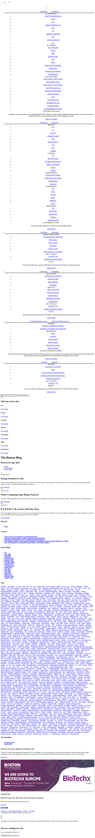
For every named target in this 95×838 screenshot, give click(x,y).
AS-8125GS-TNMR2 (7, 719)
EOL (25, 685)
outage (22, 648)
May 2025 (7, 572)
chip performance (19, 697)
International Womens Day (30, 690)
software (83, 591)
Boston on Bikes (85, 662)
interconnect (47, 695)
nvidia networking (78, 603)
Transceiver (53, 220)
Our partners (53, 293)
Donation (3, 663)
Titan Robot (27, 636)
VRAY (48, 678)
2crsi (50, 636)
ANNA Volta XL (6, 613)
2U (43, 717)
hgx (78, 698)
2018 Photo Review (68, 635)
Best (14, 648)
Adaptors (53, 214)
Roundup (41, 596)
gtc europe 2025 (18, 703)
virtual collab (41, 705)
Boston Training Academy (53, 326)
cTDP (69, 643)
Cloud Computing (60, 730)
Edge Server (65, 734)
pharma (19, 641)
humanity (39, 613)
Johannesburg (30, 668)
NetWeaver (86, 715)
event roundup (45, 680)
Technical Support (53, 367)
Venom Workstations (53, 109)
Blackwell (15, 596)
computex (86, 593)
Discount (90, 702)
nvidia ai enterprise (39, 611)
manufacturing (5, 615)
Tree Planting (15, 720)
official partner (5, 724)
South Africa (24, 621)
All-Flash (77, 727)
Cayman (42, 667)
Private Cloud (71, 730)
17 (21, 667)
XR (56, 611)
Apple (75, 695)
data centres (47, 610)
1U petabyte (69, 727)
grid (58, 600)
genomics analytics (45, 660)
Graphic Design (24, 707)
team (9, 618)
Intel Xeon (70, 593)
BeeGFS (79, 678)
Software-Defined (31, 725)
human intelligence (35, 638)
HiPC (2, 652)
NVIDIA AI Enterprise (53, 65)
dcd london (4, 675)
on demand (7, 682)
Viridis (22, 590)
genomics (18, 708)
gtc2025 (37, 680)
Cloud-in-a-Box (62, 621)
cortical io (3, 673)
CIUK (45, 668)
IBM (53, 59)
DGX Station (49, 596)
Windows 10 (16, 635)
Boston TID (25, 663)
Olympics (70, 650)
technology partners (48, 640)
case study (58, 595)
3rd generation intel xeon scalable (27, 717)
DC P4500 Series (43, 665)
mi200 (27, 645)
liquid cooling (11, 611)
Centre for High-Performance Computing (13, 668)
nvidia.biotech (10, 708)
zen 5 (67, 615)
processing (4, 662)
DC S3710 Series (29, 687)
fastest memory (70, 663)
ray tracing (88, 705)
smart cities (17, 680)
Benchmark (24, 588)
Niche (12, 638)
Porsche (70, 608)
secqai (70, 605)
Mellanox (79, 586)
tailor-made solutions (7, 672)
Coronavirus (33, 673)
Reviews (75, 611)
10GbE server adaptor (68, 653)
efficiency (87, 621)
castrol (38, 595)
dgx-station (78, 732)
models (55, 693)
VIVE (61, 611)
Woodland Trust (5, 720)
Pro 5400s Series (57, 687)
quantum (38, 601)
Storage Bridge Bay (53, 161)
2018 (76, 601)
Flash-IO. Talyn (41, 730)
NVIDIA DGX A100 (12, 626)
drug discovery (84, 613)
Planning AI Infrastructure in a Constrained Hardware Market (24, 539)
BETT (28, 648)
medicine (25, 641)
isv (55, 720)
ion (31, 630)
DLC (39, 724)
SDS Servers (53, 159)
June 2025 (7, 570)
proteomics (26, 708)
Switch (12, 595)
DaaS (75, 680)
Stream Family (53, 106)
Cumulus (59, 628)
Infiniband (82, 595)
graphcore (74, 600)
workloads (14, 615)
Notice (74, 606)
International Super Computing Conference (64, 690)
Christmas (39, 668)
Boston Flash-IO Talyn (34, 650)
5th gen (81, 641)
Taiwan (58, 618)
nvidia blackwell (48, 708)
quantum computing (6, 633)
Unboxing (78, 598)
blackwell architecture (35, 700)
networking (29, 591)
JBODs (53, 170)
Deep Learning (15, 588)
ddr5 (77, 663)
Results (64, 643)
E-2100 (43, 727)
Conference (4, 603)
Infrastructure (56, 603)
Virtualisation (53, 40)
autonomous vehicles (7, 680)
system (60, 626)
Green (78, 708)
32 (7, 667)
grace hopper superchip (79, 707)
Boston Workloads (53, 16)
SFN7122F (12, 655)
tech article (84, 729)
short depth (54, 662)
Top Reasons (62, 732)
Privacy (25, 811)
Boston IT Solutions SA (59, 638)
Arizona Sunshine (19, 633)
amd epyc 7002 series (64, 641)
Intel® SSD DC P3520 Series (58, 665)
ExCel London (5, 670)
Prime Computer (21, 608)
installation (29, 715)
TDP (73, 643)
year (13, 665)
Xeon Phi (3, 713)
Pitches (75, 675)
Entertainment (57, 620)
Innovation (71, 590)
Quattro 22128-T (80, 660)
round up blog (26, 677)
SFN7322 (28, 655)
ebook (13, 605)
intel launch (88, 626)
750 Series (39, 687)
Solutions (43, 12)
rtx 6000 (63, 680)
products (81, 625)
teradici (59, 616)
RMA (53, 370)
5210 (18, 611)
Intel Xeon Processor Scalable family (63, 660)
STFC (71, 668)
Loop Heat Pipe (23, 712)
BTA (7, 652)
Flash (84, 608)
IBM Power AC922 (53, 82)
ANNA (3, 616)
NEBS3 (77, 722)
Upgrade (55, 712)
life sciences (28, 693)
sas (77, 697)
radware (46, 729)
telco (5, 693)
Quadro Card (40, 625)
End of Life (53, 249)
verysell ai (70, 640)
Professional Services (53, 237)
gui (50, 690)
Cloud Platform (54, 670)
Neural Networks (27, 678)
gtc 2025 (3, 703)
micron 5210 (47, 697)
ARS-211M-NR (35, 652)
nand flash (4, 606)
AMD (53, 53)
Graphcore (53, 56)
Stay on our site (5, 835)
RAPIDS (48, 631)
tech (30, 658)
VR (39, 590)
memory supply (44, 641)
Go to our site (15, 835)
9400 (73, 697)
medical (38, 626)
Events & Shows (9, 742)
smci (39, 725)
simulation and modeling (12, 621)
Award (41, 615)
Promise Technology (80, 620)
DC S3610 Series (18, 687)
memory (61, 591)
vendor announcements (59, 695)
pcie (2, 658)
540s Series (47, 687)
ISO (82, 708)
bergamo (21, 645)
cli (27, 628)
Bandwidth (71, 628)
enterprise (28, 618)
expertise (85, 670)
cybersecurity (22, 650)
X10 (56, 655)
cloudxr (35, 658)
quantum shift (57, 710)
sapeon (39, 640)
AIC (64, 652)
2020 (17, 616)
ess (16, 683)
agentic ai (18, 638)
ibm (89, 588)
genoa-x (14, 645)
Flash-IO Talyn (87, 692)
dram (2, 601)
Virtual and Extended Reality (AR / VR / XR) (58, 646)
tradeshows (36, 703)
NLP (19, 682)
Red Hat (44, 724)
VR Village (72, 678)
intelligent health (68, 688)
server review (62, 724)
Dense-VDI (79, 652)
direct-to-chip (68, 693)
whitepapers (36, 630)
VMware (38, 600)
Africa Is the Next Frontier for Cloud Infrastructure (20, 536)
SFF (64, 673)
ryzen (22, 601)
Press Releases (53, 345)
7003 (22, 643)
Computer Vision (79, 668)
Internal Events (79, 688)
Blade (53, 133)
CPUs (53, 192)
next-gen (3, 650)
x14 (82, 727)
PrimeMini (89, 631)
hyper (90, 618)
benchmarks (16, 653)
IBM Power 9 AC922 (42, 732)
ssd (30, 588)
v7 (38, 660)
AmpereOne (25, 652)
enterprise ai (49, 682)
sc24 (55, 713)
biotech (85, 605)
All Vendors (53, 47)
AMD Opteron (63, 729)
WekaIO (87, 730)
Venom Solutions (53, 175)
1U (76, 665)
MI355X (3, 657)
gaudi (91, 683)
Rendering (33, 707)
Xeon (48, 586)
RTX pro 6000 (5, 608)
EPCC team (59, 623)
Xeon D (45, 734)
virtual (13, 608)
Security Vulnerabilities (66, 655)
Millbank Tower (17, 636)
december (10, 725)
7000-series (60, 663)
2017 (25, 593)
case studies (16, 643)
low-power (50, 720)
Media (50, 620)
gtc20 (30, 611)
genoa (76, 645)
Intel (53, 62)
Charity (73, 618)
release (89, 615)
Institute (82, 645)
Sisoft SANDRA (42, 653)
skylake (54, 601)
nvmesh (41, 591)
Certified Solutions (53, 178)
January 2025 (8, 578)
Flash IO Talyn (43, 672)
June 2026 (7, 555)
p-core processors (57, 688)
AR (54, 606)
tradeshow (69, 603)
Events (53, 336)
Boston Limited (53, 588)
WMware (86, 732)
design (86, 720)
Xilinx (47, 616)
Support (53, 246)
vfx (61, 712)
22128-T (37, 712)
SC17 (44, 650)
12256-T (3, 712)
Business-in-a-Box (83, 675)
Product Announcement (73, 703)
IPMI (62, 603)
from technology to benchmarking (11, 660)
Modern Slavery (53, 298)
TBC (20, 729)
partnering (78, 670)
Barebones (53, 181)
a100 (75, 588)
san (85, 678)
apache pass (56, 683)
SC (73, 598)
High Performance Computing (9, 591)
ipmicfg (23, 628)
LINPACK (25, 653)
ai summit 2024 (16, 640)
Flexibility (33, 695)
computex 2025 (70, 672)
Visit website (4, 409)
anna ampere (23, 700)
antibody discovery (36, 708)
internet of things (32, 608)
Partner (58, 593)
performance (4, 595)
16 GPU (76, 662)
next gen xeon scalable (68, 683)
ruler (49, 608)
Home (6, 466)
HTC (23, 595)
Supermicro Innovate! (31, 719)
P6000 (48, 630)
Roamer (67, 600)
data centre (25, 600)
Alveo (18, 652)
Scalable (31, 595)
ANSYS (60, 720)
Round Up (67, 598)
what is (84, 665)
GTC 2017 (20, 698)
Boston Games (51, 650)
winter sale (70, 732)
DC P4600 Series (31, 665)
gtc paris (9, 703)
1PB (79, 665)
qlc (7, 623)
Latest (56, 702)
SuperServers (51, 618)
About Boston (53, 290)
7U (70, 636)
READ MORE (5, 487)
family (8, 717)
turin (86, 641)
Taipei (2, 623)
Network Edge (74, 734)
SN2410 (3, 630)
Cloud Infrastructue (20, 672)
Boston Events (27, 729)
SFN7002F (79, 653)
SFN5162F (52, 653)
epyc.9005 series (59, 615)
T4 (88, 707)
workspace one (5, 730)
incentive (49, 705)
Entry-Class (36, 727)
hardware (44, 595)
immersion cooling (82, 693)
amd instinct (33, 606)
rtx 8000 (80, 705)
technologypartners (9, 678)
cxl (63, 672)
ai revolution (80, 672)
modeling (11, 722)
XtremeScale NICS (6, 715)
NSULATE (52, 715)
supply (91, 605)
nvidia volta (65, 698)
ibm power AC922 (81, 682)
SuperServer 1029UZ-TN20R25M (78, 724)
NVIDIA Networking (53, 71)
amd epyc (26, 606)
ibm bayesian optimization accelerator (19, 713)
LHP (70, 611)
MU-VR (65, 678)
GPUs (53, 198)
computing (42, 618)
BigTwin (53, 719)
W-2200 (63, 648)
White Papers (53, 348)
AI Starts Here (46, 638)
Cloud (34, 588)
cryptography (85, 710)
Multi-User (83, 601)
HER (27, 702)
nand (69, 697)
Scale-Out (80, 673)
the (10, 665)
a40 (8, 707)
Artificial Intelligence (51, 591)
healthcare (8, 601)
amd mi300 (50, 645)
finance (32, 603)
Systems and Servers (37, 646)
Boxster (36, 667)
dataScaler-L (57, 673)
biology (61, 693)
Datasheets (53, 339)
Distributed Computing (45, 673)
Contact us (53, 256)
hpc (35, 586)
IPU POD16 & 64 (53, 100)
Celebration (65, 717)
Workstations (4, 625)
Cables (53, 217)
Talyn (39, 588)
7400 (64, 697)
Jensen (53, 680)
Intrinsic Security (6, 734)
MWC (38, 633)
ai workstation (43, 713)
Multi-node (59, 722)
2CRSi (53, 50)
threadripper (16, 601)
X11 (80, 616)
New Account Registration (53, 373)
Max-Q (71, 657)
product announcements (8, 705)
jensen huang (33, 596)
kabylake (11, 662)
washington (61, 703)
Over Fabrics (4, 600)
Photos (66, 623)
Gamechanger (5, 638)
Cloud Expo (78, 608)
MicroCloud (50, 722)
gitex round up (72, 677)
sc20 (56, 596)
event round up (67, 713)
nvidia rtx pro (32, 631)
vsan (12, 730)
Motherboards (74, 616)
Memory (53, 201)
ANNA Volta (31, 730)
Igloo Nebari (61, 715)
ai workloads (83, 596)
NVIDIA (3, 586)
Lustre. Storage (70, 673)
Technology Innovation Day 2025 (46, 663)
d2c (75, 693)
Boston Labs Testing (23, 646)
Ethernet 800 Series (82, 683)
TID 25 (32, 663)
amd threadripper (60, 645)
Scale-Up (87, 673)
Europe (17, 610)
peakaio (57, 640)
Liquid (9, 712)
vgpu (62, 600)
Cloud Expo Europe (43, 621)
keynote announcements (70, 625)
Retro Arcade (36, 636)
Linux (9, 695)
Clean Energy (81, 631)
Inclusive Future (5, 641)
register (70, 680)
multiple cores (37, 734)
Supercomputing (47, 590)
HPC (53, 28)
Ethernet (32, 600)
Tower (53, 151)
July (9, 693)
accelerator (70, 645)
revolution (25, 638)
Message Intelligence (14, 673)
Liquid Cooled (11, 657)
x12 (39, 717)
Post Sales (53, 243)
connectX (74, 705)
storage (53, 586)
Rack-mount (71, 725)
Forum (83, 722)
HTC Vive (24, 611)
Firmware (63, 725)
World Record (53, 724)
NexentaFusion (49, 698)
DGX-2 (20, 593)
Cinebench (33, 653)
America (58, 678)
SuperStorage (56, 734)
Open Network (16, 695)
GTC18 (12, 600)
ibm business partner (69, 682)
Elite (48, 643)
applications (76, 710)
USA (53, 678)
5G (53, 43)
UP (20, 725)
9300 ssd (54, 697)
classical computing (46, 710)
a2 (60, 662)
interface (80, 621)
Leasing (3, 702)
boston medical (67, 613)
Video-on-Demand (6, 653)
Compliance (53, 296)
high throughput (17, 685)
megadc (58, 692)
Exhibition (86, 598)
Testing (58, 643)
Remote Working (53, 34)
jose (88, 678)
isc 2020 (42, 598)
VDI (9, 635)
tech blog (67, 631)
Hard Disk (53, 732)
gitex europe (54, 677)
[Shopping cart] (49, 8)
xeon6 (11, 628)
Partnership (78, 593)
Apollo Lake (78, 655)
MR (43, 630)
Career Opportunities (53, 259)
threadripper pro (43, 606)
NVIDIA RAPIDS (76, 692)
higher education (20, 702)
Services (43, 232)
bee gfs (44, 692)
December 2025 (9, 561)
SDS (23, 725)
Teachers (70, 648)
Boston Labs (53, 279)
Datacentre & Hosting (53, 252)
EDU (32, 702)
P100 (91, 606)
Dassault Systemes (69, 720)
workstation (75, 591)
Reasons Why (5, 631)
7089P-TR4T (76, 636)
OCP (53, 97)
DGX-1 (22, 591)
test (13, 618)
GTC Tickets (82, 702)
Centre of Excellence (87, 648)
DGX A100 (77, 700)
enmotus (61, 675)
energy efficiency (6, 645)
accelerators (33, 645)
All (53, 127)
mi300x (83, 615)
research (40, 610)
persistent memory (66, 610)
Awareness (80, 618)
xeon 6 (29, 688)
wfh (64, 712)
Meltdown (35, 598)
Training (53, 285)
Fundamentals (30, 601)
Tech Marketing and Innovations (82, 646)
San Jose (29, 610)
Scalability (26, 695)
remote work (50, 611)
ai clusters (53, 641)
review (64, 593)
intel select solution (63, 601)
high (23, 680)
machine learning (6, 593)
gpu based (48, 717)
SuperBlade (65, 633)
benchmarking (37, 688)
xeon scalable (77, 610)
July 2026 (7, 554)
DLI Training (72, 638)
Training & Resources (38, 321)
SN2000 (39, 695)
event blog (35, 677)
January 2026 (8, 560)
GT (47, 667)
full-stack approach (75, 630)
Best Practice (43, 690)
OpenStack (50, 730)
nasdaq (44, 725)
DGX (80, 588)
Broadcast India (42, 620)
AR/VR (53, 19)
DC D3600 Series (80, 685)
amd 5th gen (80, 643)
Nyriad (91, 610)
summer (18, 665)
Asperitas (31, 593)
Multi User (12, 698)
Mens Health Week (6, 690)
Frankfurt (84, 610)
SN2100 (17, 595)
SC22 (50, 713)
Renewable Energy (6, 710)
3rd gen (85, 687)
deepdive (25, 658)
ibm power (42, 682)
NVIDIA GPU (53, 68)
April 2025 (7, 573)
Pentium (85, 655)
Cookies (32, 811)
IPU (53, 145)
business (3, 620)
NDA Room (65, 692)
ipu (11, 625)
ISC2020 (72, 698)
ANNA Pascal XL (6, 692)
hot (10, 667)
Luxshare (36, 670)
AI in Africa (80, 638)
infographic (66, 626)
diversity (34, 682)
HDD (65, 611)
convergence (89, 663)
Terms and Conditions (15, 811)
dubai (83, 623)
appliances (71, 722)
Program (34, 615)
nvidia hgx (24, 720)
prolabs (63, 640)
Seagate (27, 643)
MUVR (61, 596)
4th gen (19, 688)
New (2, 677)
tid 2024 (54, 707)
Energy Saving (13, 727)
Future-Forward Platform (8, 688)
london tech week (49, 613)
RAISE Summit (25, 724)
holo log (76, 640)
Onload (16, 715)
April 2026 (7, 557)
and (2, 678)
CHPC (71, 667)
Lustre (58, 633)
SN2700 (9, 630)
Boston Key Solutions (53, 79)
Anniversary (56, 717)
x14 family (4, 729)
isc (72, 588)
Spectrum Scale (40, 603)
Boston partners (18, 630)
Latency (88, 628)
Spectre (29, 598)
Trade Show (58, 605)
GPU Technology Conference (44, 702)
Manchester (64, 668)
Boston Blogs (19, 631)
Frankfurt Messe (51, 628)
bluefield (67, 705)
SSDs (53, 204)
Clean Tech (16, 710)
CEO (15, 725)
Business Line (53, 136)
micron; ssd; (4, 698)
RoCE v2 (72, 623)
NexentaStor (39, 698)
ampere (76, 596)
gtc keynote (30, 680)
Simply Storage (53, 164)
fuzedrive (68, 675)
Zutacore (20, 615)
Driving (35, 729)
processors (34, 590)
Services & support (53, 276)
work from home (64, 630)
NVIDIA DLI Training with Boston (53, 329)
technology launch (6, 685)
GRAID (49, 712)
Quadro (87, 603)
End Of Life (21, 598)
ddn (86, 618)
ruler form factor (51, 727)
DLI (76, 595)
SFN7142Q (20, 655)
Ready (19, 678)
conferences (28, 703)
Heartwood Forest (22, 620)
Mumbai (69, 620)
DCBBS (33, 724)
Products (43, 123)
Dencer (85, 712)
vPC (25, 631)
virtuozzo (76, 729)
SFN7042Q (4, 655)
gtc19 (54, 631)
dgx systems (86, 700)
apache (80, 713)
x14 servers (88, 727)
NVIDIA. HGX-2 (67, 662)
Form (43, 678)
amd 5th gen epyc (6, 643)
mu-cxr (17, 618)
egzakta (80, 677)
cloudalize (88, 625)
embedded (43, 720)
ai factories (47, 593)
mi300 (78, 615)
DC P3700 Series (68, 685)
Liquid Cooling (53, 94)
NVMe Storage (61, 719)
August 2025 (8, 567)
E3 (50, 734)
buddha (80, 680)
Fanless (53, 184)
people (52, 623)
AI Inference (71, 652)
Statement (56, 725)
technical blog (17, 658)
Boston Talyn (22, 625)
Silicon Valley (83, 719)
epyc (68, 586)
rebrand (69, 695)
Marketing (53, 301)
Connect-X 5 (4, 610)
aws (18, 648)
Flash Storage (44, 670)
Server (60, 590)
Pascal (85, 616)
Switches (53, 211)
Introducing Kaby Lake (68, 658)
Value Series (53, 729)
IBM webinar (31, 732)
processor (51, 595)
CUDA (19, 605)
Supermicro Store (44, 719)
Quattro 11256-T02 (53, 88)
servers (14, 593)
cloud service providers (67, 670)
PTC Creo (80, 720)
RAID (43, 712)
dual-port (65, 616)
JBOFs (53, 167)
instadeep (23, 626)
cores (22, 618)
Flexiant (34, 672)
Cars (41, 729)
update (23, 635)
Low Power (89, 725)
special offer (70, 708)
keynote (16, 590)
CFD (53, 22)
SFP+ (58, 653)
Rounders (77, 650)
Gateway (16, 628)
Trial (82, 730)
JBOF (90, 665)
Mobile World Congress (48, 633)
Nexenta (32, 698)
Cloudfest (3, 598)
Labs (60, 697)
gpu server (4, 635)
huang (58, 680)
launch (27, 590)
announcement (12, 598)
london (24, 640)
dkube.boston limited (44, 707)
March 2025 (8, 575)
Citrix (80, 695)
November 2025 (9, 563)
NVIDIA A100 (74, 633)
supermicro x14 (13, 729)
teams (35, 662)
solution (51, 605)
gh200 (69, 707)
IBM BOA (34, 713)
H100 (56, 675)
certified (70, 700)
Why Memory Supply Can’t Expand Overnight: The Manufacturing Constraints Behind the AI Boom (36, 541)
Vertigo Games (30, 633)
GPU (53, 139)
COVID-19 (25, 673)
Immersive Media (46, 652)
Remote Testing (31, 657)
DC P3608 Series (57, 685)
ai (16, 586)
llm (55, 621)
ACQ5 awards (85, 636)
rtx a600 (3, 707)
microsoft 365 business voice (23, 662)
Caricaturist (44, 636)
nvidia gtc (59, 625)
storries (82, 663)
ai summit (58, 613)
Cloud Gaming (57, 652)
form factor (55, 608)
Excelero (67, 588)
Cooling (15, 712)
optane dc (74, 626)
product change (61, 700)
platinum (35, 618)
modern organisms (46, 693)
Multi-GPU (82, 657)
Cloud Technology (16, 670)
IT (82, 717)
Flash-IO (45, 588)
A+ (53, 130)
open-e (73, 631)
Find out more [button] (51, 119)
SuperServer (68, 596)
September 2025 (9, 566)
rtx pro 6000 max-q (61, 657)
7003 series (11, 606)
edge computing (62, 636)
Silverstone (30, 635)
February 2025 (9, 576)
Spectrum (15, 693)
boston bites (40, 616)
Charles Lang (85, 633)
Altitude (3, 636)
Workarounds (87, 695)
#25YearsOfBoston (29, 613)
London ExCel (27, 670)
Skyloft (9, 636)
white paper (55, 610)
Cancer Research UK (14, 663)
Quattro (18, 600)
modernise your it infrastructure (72, 687)
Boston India (85, 650)
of (6, 665)
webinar (3, 590)
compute (59, 606)
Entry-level (28, 734)
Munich (88, 623)
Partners (57, 698)
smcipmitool (87, 713)
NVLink (24, 605)
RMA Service (53, 282)
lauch (24, 688)
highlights (19, 705)
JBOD (3, 667)
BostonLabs (10, 683)
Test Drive (85, 606)
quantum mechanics (33, 710)
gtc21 (85, 588)
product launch (11, 620)
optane (48, 603)
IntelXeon (90, 660)
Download (37, 678)
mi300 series (42, 645)
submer (12, 610)
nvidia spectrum (58, 705)
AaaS (70, 729)
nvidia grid (54, 630)
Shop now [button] (51, 229)
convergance (31, 640)
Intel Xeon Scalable (54, 648)
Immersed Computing (56, 598)
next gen (81, 626)
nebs (65, 722)
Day (18, 667)
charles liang (63, 608)
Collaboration (72, 621)
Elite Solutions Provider (20, 692)
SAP (53, 37)
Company (43, 272)
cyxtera (3, 626)
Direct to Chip (21, 657)
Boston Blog (32, 692)
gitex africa (17, 677)
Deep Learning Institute (30, 675)
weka (80, 605)
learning (43, 703)
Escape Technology (15, 623)
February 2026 (9, 558)
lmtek (75, 605)
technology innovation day (40, 605)
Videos (14, 717)
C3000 (40, 662)
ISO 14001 (32, 620)
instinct (72, 615)
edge (55, 636)
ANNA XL (31, 625)
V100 (54, 590)
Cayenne (26, 667)
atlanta (60, 713)
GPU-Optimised (33, 720)
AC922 (54, 626)
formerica (75, 613)
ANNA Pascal (35, 623)
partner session (24, 603)
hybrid (90, 729)
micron (73, 586)
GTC (7, 588)
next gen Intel (47, 688)
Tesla (61, 588)
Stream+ (12, 652)
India (64, 620)
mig (2, 682)
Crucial (39, 697)
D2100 (14, 734)
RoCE (11, 697)
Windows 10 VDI (65, 702)
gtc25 (52, 625)
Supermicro (53, 74)
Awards (71, 595)
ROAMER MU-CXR (53, 103)
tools (31, 628)
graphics (33, 705)
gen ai (13, 641)
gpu (23, 586)
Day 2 (39, 692)
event (63, 586)
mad (44, 722)
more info (3, 805)
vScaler (77, 590)
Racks (78, 717)
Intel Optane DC (42, 648)
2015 (66, 667)
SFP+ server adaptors (39, 655)
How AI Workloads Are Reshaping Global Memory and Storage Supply (26, 542)
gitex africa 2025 (45, 677)
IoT (53, 31)
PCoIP (69, 712)
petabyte (71, 665)
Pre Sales (53, 240)
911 (31, 667)
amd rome (75, 641)
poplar (15, 625)
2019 (87, 595)
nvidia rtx (60, 631)
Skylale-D (21, 734)
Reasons (44, 626)
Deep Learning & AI (53, 25)
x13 (30, 727)
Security (64, 595)
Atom (79, 606)
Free (78, 730)
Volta (64, 590)
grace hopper (61, 707)
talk (33, 626)
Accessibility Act (86, 640)
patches (26, 630)
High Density (53, 142)
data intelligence (50, 658)
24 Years (72, 717)
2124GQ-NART (72, 719)
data (35, 610)
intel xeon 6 (4, 628)
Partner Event (19, 719)
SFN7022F (87, 653)
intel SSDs (61, 727)
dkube (65, 605)
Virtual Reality (23, 596)
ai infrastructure (33, 641)
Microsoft (28, 615)
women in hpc (26, 682)
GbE (65, 628)
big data (47, 625)
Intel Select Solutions (53, 85)
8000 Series (50, 655)
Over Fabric (66, 606)
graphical (3, 618)
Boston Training (5, 640)
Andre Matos (45, 623)
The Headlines (8, 468)
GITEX (11, 603)
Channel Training (31, 697)
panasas (63, 708)
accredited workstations (35, 722)
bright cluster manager (49, 700)
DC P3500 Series (33, 685)
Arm (2, 596)
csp (52, 621)
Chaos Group (26, 623)
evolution (36, 693)
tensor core (41, 631)
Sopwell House (76, 712)
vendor (3, 665)
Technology (38, 593)
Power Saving (23, 727)
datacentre (68, 591)
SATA (44, 600)
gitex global (63, 677)
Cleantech (88, 668)
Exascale (3, 611)
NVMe (86, 586)
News (26, 698)
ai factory (41, 658)
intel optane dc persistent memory (28, 683)
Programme (10, 702)
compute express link (55, 672)
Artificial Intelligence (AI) (8, 646)
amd (27, 586)
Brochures (53, 342)
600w (89, 657)
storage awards (38, 715)
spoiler (50, 725)
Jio (1, 693)
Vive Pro (89, 620)
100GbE (3, 695)
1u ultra (3, 717)
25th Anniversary (17, 613)
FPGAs (53, 195)
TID (47, 598)
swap (13, 667)
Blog (53, 333)
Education (33, 621)
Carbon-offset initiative (56, 667)
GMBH (81, 690)
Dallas (46, 715)
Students (76, 648)
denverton (47, 662)
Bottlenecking (80, 628)
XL (51, 606)
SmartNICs (4, 697)
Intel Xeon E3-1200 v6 (29, 660)
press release (83, 697)
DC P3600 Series (45, 685)
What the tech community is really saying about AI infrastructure (24, 538)
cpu (31, 586)
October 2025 (8, 564)
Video (17, 603)
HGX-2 (87, 672)
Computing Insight (53, 668)
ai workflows (84, 698)
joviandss (57, 708)
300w (76, 657)
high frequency (48, 615)
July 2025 (7, 569)
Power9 (3, 683)
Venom (82, 611)
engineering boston (20, 722)
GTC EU (74, 702)
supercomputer (67, 710)
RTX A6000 (14, 707)
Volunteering (65, 618)
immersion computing (15, 675)
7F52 (53, 643)
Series (72, 601)
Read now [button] (51, 268)
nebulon (21, 693)
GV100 (23, 610)
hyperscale (51, 692)
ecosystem (87, 680)
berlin (78, 623)
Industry (3, 648)
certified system (13, 700)
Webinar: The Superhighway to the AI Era (13, 732)
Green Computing (39, 628)
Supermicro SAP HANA (74, 715)
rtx (30, 605)
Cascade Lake (46, 601)
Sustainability (42, 608)
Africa (29, 672)
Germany (19, 606)
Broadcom (34, 643)
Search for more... (24, 395)
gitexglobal (87, 677)
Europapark (42, 643)
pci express (8, 658)
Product (7, 677)
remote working (5, 605)
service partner (15, 724)
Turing (3, 708)
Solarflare (8, 596)
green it (14, 682)
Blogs (6, 526)
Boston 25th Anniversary (45, 675)
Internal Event (61, 650)
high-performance (20, 730)
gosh (23, 665)
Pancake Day (17, 690)
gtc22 (29, 626)
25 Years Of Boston (81, 635)
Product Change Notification (46, 657)
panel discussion (12, 650)
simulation (4, 722)
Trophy (9, 648)
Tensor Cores (52, 600)
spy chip (3, 725)
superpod (85, 630)
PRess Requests (53, 379)
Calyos (32, 712)
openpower (58, 682)
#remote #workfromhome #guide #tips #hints (48, 635)
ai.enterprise (4, 700)
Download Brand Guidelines (53, 376)
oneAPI (33, 648)
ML (49, 626)
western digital (86, 600)
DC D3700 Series (6, 687)
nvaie (11, 631)
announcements (51, 703)
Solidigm (22, 715)
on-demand (26, 705)
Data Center (4, 727)
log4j (74, 713)
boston (59, 586)
